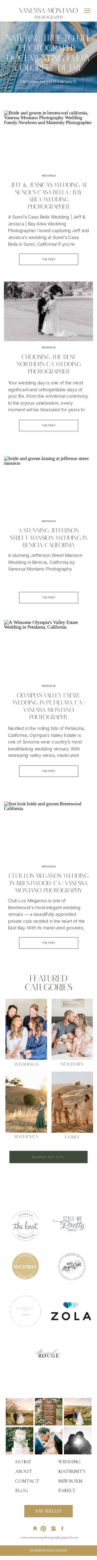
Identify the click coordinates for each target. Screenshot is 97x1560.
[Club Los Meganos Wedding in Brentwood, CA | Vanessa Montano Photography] (48, 830)
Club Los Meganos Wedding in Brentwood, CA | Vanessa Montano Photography (49, 884)
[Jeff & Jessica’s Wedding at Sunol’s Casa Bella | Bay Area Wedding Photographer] (48, 139)
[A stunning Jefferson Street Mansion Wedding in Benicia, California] (48, 485)
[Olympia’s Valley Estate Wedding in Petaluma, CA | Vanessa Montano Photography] (48, 649)
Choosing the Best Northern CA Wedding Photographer (48, 364)
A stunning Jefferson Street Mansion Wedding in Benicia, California (49, 538)
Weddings (49, 175)
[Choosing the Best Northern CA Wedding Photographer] (48, 311)
